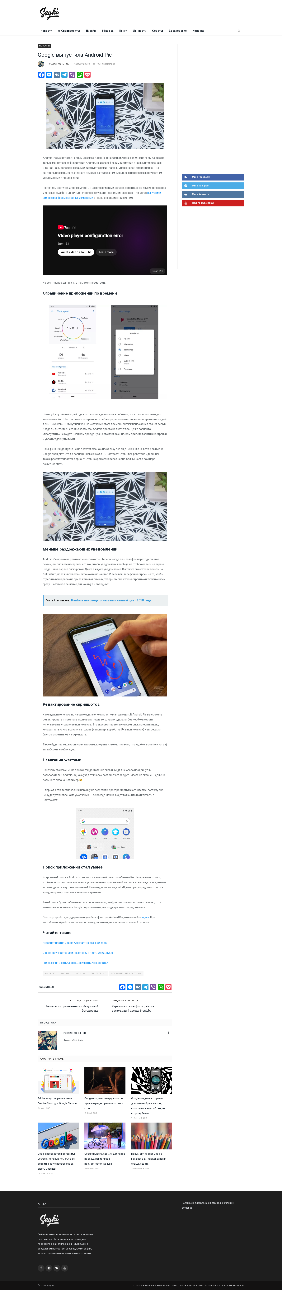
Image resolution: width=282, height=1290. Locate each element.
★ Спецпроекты (69, 30)
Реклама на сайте (167, 1285)
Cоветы (157, 30)
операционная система (126, 973)
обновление (98, 973)
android (50, 973)
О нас (137, 1285)
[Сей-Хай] (50, 13)
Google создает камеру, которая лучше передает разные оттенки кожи (103, 1103)
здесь (145, 917)
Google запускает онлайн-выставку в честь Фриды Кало (78, 952)
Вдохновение (178, 30)
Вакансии (148, 1285)
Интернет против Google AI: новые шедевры (75, 942)
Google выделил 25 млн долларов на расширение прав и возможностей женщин (104, 1158)
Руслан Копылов (58, 64)
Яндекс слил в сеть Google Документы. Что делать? (75, 962)
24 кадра (107, 30)
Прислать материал (232, 1285)
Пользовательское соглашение (199, 1285)
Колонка (198, 30)
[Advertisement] (211, 108)
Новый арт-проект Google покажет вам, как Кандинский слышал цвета (148, 1158)
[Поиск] (239, 31)
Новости (46, 30)
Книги (123, 30)
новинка (80, 973)
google (65, 973)
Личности (139, 30)
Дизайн (91, 30)
